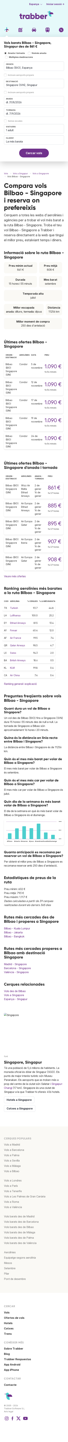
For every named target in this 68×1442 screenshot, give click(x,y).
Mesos (8, 1263)
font (6, 1056)
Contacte (10, 1384)
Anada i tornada (16, 53)
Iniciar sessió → (55, 4)
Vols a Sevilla (12, 1160)
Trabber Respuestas (17, 1359)
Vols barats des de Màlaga (19, 1232)
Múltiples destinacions (21, 57)
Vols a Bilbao (11, 1171)
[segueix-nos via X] (18, 1420)
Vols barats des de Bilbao (19, 1227)
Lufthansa (15, 615)
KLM (12, 667)
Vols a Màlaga (12, 1165)
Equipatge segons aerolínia (20, 1257)
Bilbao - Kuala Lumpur (17, 928)
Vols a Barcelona (14, 1150)
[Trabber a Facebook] (12, 1420)
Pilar (6, 1273)
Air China (15, 675)
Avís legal (8, 1411)
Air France (15, 637)
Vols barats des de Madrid (19, 1216)
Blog (7, 1354)
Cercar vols (34, 153)
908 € (55, 559)
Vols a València (13, 1207)
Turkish (14, 608)
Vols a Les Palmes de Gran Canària (24, 1196)
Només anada (39, 53)
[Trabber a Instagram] (6, 1420)
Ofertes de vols (14, 1317)
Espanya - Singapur (15, 999)
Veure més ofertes (15, 576)
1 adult (10, 130)
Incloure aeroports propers (21, 75)
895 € (54, 523)
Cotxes (9, 1328)
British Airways (18, 660)
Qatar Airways (17, 645)
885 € (54, 505)
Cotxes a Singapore (20, 1108)
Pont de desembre (15, 1279)
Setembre (10, 1268)
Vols (7, 1312)
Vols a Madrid (12, 1144)
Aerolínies (10, 1252)
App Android (12, 1364)
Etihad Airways (18, 622)
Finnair (13, 630)
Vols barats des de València (20, 1243)
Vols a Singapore (14, 995)
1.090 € (53, 366)
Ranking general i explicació (20, 684)
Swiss (13, 652)
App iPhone (11, 1370)
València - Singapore (16, 972)
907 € (54, 541)
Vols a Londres (13, 1180)
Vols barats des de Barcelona (21, 1221)
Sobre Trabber (13, 1348)
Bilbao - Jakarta (13, 932)
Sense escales (15, 121)
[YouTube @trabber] (25, 1420)
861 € (54, 487)
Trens (8, 1333)
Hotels (8, 1323)
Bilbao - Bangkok (14, 936)
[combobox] (34, 66)
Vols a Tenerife (13, 1191)
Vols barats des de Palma (19, 1237)
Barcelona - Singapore (17, 968)
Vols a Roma (11, 1201)
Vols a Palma (11, 1155)
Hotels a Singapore (19, 1099)
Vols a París (11, 1185)
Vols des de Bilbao (15, 991)
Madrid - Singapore (15, 964)
